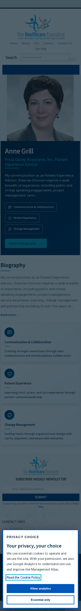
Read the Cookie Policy (23, 577)
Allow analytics (40, 588)
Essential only (40, 599)
